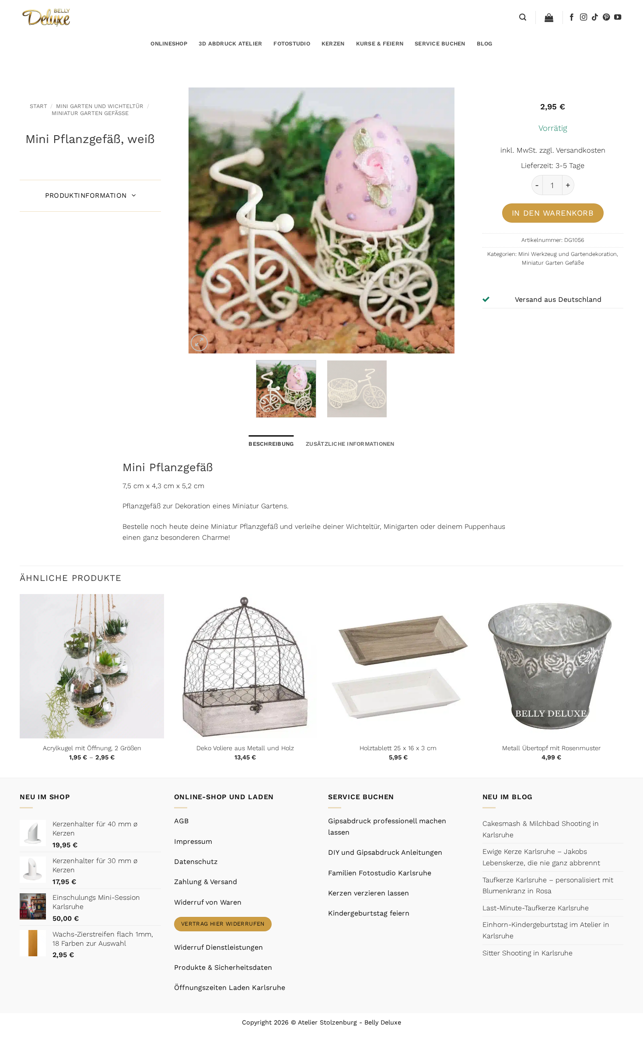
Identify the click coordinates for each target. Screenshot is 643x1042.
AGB (181, 821)
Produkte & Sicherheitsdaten (223, 967)
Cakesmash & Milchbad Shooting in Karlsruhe (540, 829)
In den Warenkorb (553, 212)
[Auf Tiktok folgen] (594, 17)
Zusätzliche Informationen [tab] (350, 444)
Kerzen (333, 43)
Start (38, 106)
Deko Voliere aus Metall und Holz (245, 748)
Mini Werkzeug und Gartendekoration (567, 254)
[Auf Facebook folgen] (571, 17)
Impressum (193, 841)
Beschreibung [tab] (271, 444)
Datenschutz (196, 861)
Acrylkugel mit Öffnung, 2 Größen (92, 748)
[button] (522, 17)
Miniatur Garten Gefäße (90, 113)
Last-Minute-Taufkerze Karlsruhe (535, 908)
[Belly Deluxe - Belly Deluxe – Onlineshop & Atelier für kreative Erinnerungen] (47, 17)
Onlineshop (168, 43)
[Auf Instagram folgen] (583, 17)
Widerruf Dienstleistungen (218, 947)
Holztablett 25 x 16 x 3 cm (398, 748)
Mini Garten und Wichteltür (99, 106)
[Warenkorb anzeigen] (549, 17)
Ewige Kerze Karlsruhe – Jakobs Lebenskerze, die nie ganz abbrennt (541, 857)
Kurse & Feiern (380, 43)
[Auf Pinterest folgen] (606, 17)
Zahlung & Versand (205, 882)
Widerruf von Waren (207, 902)
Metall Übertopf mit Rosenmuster (551, 748)
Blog (485, 43)
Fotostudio (291, 43)
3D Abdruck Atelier (230, 43)
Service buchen (440, 43)
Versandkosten (580, 150)
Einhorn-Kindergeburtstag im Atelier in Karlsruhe (545, 930)
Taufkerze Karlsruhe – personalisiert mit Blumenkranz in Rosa (547, 885)
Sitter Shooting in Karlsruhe (527, 953)
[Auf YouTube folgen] (617, 17)
